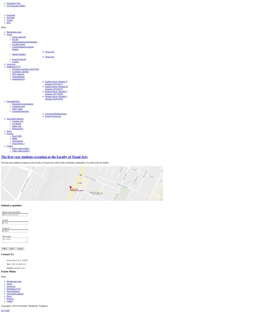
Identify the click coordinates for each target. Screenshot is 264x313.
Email (5, 220)
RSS (9, 22)
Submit (20, 249)
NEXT (12, 249)
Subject (6, 228)
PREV (4, 249)
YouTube (11, 18)
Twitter (10, 20)
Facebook (11, 15)
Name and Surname (11, 212)
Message (6, 236)
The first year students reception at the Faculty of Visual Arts (44, 157)
